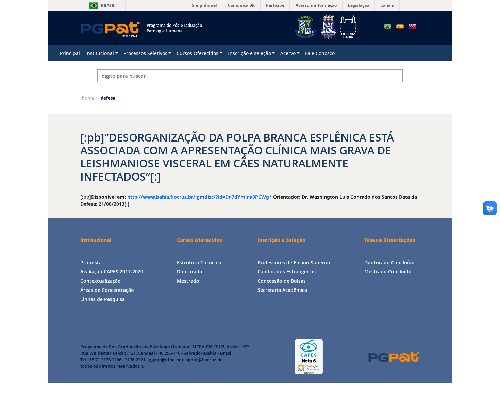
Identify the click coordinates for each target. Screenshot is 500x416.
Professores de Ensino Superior (294, 262)
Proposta (91, 262)
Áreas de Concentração (107, 290)
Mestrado (188, 281)
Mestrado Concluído (388, 271)
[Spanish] (400, 26)
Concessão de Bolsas (281, 281)
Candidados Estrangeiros (286, 271)
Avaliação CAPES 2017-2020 (111, 271)
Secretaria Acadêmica (282, 290)
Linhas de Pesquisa (102, 299)
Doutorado (189, 271)
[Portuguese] (388, 26)
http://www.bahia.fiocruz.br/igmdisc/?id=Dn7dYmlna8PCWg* (199, 197)
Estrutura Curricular (200, 262)
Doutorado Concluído (389, 262)
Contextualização (100, 281)
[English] (412, 26)
